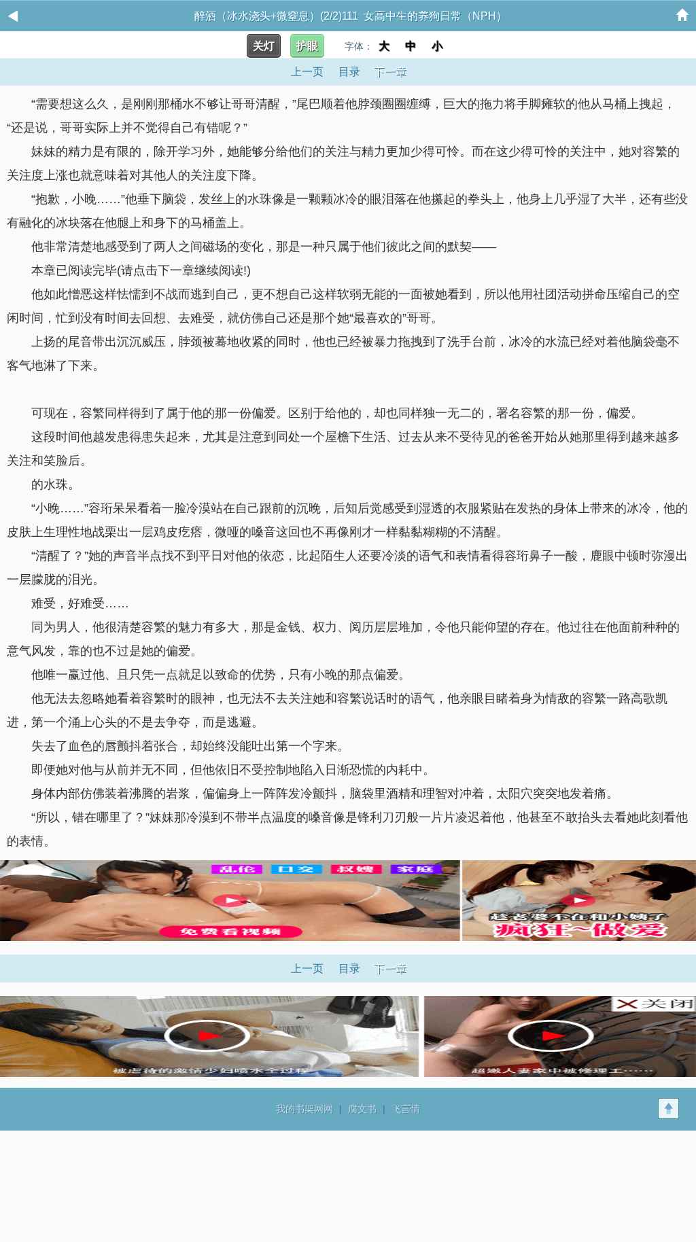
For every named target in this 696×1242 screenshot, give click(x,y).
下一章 (390, 71)
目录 (349, 71)
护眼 (307, 46)
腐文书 (362, 1108)
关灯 (264, 46)
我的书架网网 (304, 1108)
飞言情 (406, 1108)
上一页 (307, 71)
